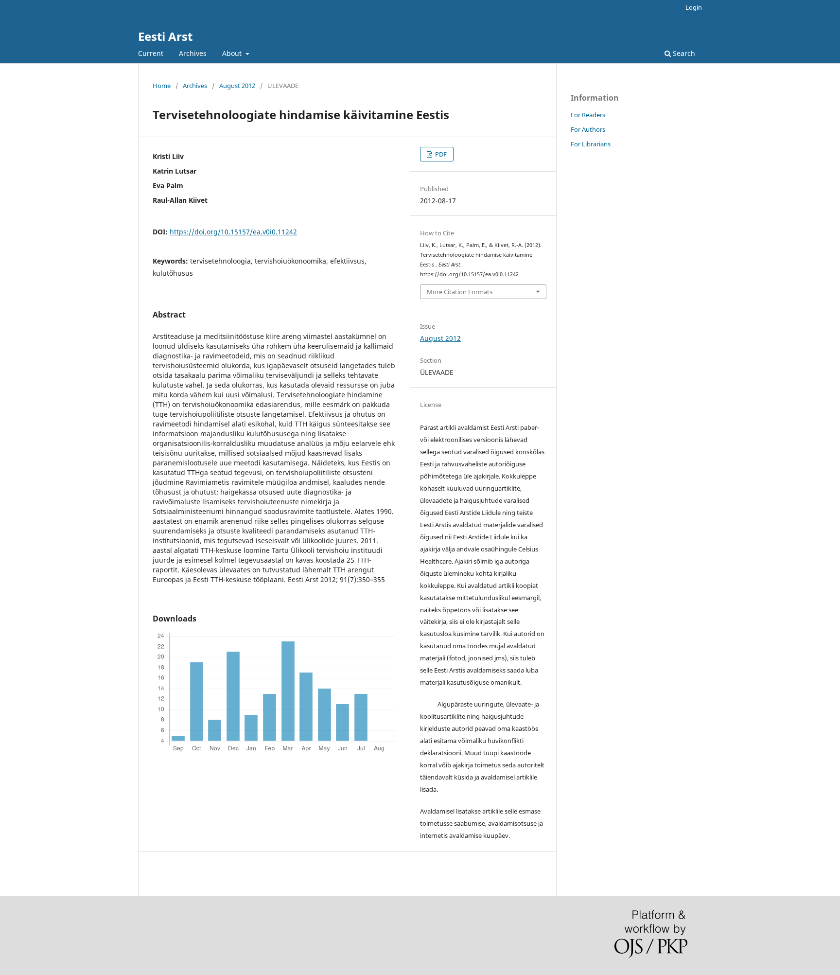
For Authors (588, 129)
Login (693, 7)
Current (150, 53)
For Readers (588, 114)
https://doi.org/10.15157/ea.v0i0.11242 (233, 231)
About (233, 53)
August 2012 (237, 85)
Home (162, 85)
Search (683, 53)
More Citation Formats (459, 291)
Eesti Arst (165, 36)
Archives (193, 53)
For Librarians (591, 144)
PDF (440, 154)
